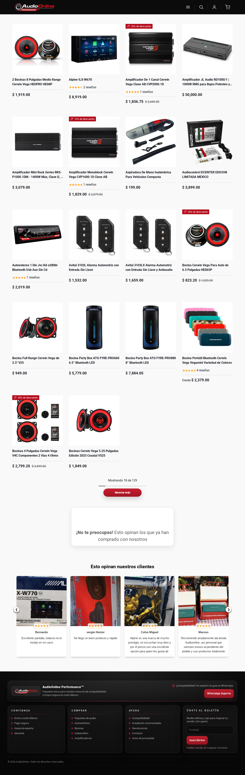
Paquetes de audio (85, 718)
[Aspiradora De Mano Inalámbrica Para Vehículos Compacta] (151, 142)
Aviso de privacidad (143, 738)
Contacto (137, 733)
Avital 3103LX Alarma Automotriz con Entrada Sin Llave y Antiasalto (149, 267)
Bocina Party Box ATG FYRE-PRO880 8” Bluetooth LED (151, 360)
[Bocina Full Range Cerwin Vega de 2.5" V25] (37, 327)
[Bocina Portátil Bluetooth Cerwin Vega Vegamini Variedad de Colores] (207, 327)
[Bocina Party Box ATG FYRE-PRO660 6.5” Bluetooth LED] (94, 327)
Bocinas (79, 728)
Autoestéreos (82, 723)
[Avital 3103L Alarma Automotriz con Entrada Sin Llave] (94, 234)
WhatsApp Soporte (219, 693)
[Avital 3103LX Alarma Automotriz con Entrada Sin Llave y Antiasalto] (151, 234)
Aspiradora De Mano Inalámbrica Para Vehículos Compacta (148, 174)
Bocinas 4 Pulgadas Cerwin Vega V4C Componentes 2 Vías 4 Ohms (35, 453)
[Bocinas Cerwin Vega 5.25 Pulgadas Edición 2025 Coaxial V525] (94, 420)
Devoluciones (139, 728)
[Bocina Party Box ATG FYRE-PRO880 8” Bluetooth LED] (151, 327)
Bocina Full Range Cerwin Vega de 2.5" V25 (35, 360)
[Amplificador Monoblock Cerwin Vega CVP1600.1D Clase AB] (94, 142)
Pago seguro (21, 723)
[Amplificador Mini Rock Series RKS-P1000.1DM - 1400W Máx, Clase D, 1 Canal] (37, 142)
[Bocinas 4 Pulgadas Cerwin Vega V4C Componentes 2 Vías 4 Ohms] (37, 420)
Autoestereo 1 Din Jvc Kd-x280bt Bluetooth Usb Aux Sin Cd (34, 267)
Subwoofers (81, 733)
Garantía (19, 733)
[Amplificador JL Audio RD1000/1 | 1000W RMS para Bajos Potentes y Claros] (207, 49)
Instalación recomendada (146, 723)
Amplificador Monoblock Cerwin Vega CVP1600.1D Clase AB (91, 174)
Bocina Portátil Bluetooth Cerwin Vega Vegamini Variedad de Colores (207, 360)
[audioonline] (97, 7)
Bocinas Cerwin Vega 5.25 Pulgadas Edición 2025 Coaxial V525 (93, 453)
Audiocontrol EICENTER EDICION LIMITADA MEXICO (204, 174)
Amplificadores (83, 738)
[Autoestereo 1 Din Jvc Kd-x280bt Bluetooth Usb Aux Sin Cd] (37, 234)
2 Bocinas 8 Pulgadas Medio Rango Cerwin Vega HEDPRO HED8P (36, 82)
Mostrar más (122, 492)
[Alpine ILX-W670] (94, 49)
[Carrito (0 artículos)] (227, 7)
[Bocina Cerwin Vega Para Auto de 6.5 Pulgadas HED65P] (207, 234)
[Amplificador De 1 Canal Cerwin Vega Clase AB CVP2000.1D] (151, 49)
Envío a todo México (26, 718)
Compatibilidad (140, 718)
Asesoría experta (23, 728)
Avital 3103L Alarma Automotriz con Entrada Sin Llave (94, 267)
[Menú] (188, 7)
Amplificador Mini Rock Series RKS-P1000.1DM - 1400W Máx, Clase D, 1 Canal (37, 176)
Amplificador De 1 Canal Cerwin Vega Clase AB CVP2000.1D (147, 82)
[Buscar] (201, 7)
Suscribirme (197, 740)
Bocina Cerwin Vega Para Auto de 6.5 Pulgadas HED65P (205, 267)
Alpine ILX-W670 (80, 79)
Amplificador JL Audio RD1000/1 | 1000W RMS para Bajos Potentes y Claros (206, 84)
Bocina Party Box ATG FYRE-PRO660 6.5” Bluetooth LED (94, 360)
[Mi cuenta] (214, 7)
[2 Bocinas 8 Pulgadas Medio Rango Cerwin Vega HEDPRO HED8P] (37, 49)
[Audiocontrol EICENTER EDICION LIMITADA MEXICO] (207, 142)
